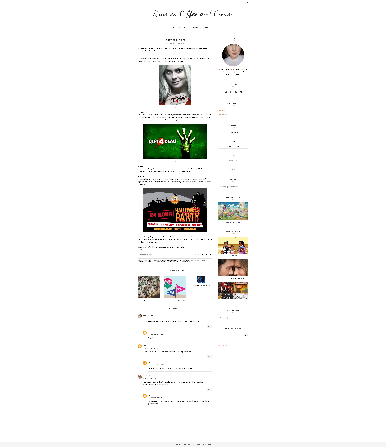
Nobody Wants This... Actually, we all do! (234, 278)
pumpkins (142, 261)
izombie (193, 260)
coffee (233, 155)
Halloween (148, 260)
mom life (233, 169)
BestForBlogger (207, 444)
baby (233, 137)
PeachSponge (148, 315)
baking (233, 141)
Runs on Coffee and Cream (193, 13)
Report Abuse (222, 346)
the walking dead (183, 261)
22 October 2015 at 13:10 (150, 378)
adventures (233, 132)
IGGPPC (163, 179)
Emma (145, 346)
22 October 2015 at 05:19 (150, 318)
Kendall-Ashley (148, 376)
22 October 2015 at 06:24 (150, 348)
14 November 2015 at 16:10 (156, 365)
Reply (209, 326)
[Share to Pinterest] (210, 254)
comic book (233, 160)
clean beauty (233, 151)
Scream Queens (160, 261)
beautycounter (233, 146)
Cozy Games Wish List (233, 222)
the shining (171, 261)
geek (233, 165)
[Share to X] (206, 254)
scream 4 (150, 261)
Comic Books (234, 255)
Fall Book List (234, 301)
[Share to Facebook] (202, 254)
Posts (223, 111)
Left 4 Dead (201, 260)
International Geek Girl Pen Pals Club (174, 260)
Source (174, 107)
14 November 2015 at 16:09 (156, 334)
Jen (149, 332)
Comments (224, 115)
